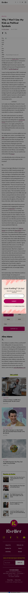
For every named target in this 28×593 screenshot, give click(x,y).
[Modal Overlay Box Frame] (14, 296)
